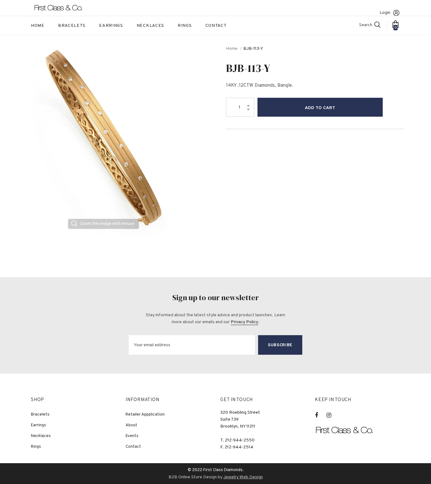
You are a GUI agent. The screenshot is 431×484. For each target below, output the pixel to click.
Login (385, 12)
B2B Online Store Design (192, 477)
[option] (103, 138)
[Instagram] (332, 415)
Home (232, 48)
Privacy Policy (244, 322)
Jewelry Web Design (243, 477)
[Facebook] (320, 415)
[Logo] (62, 8)
